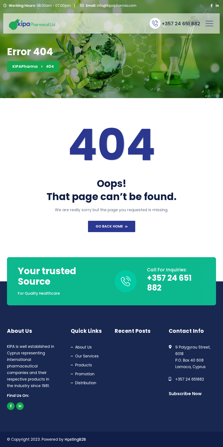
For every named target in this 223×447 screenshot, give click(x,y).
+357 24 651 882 (181, 23)
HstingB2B (75, 439)
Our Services (87, 356)
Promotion (85, 374)
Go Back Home (109, 226)
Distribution (85, 383)
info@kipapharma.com (116, 5)
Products (83, 365)
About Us (83, 347)
